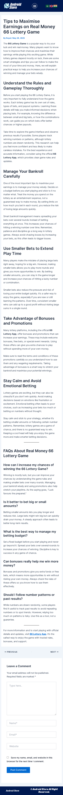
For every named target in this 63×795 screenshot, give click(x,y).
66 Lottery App (38, 634)
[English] (52, 6)
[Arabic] (48, 6)
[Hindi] (55, 6)
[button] (34, 6)
